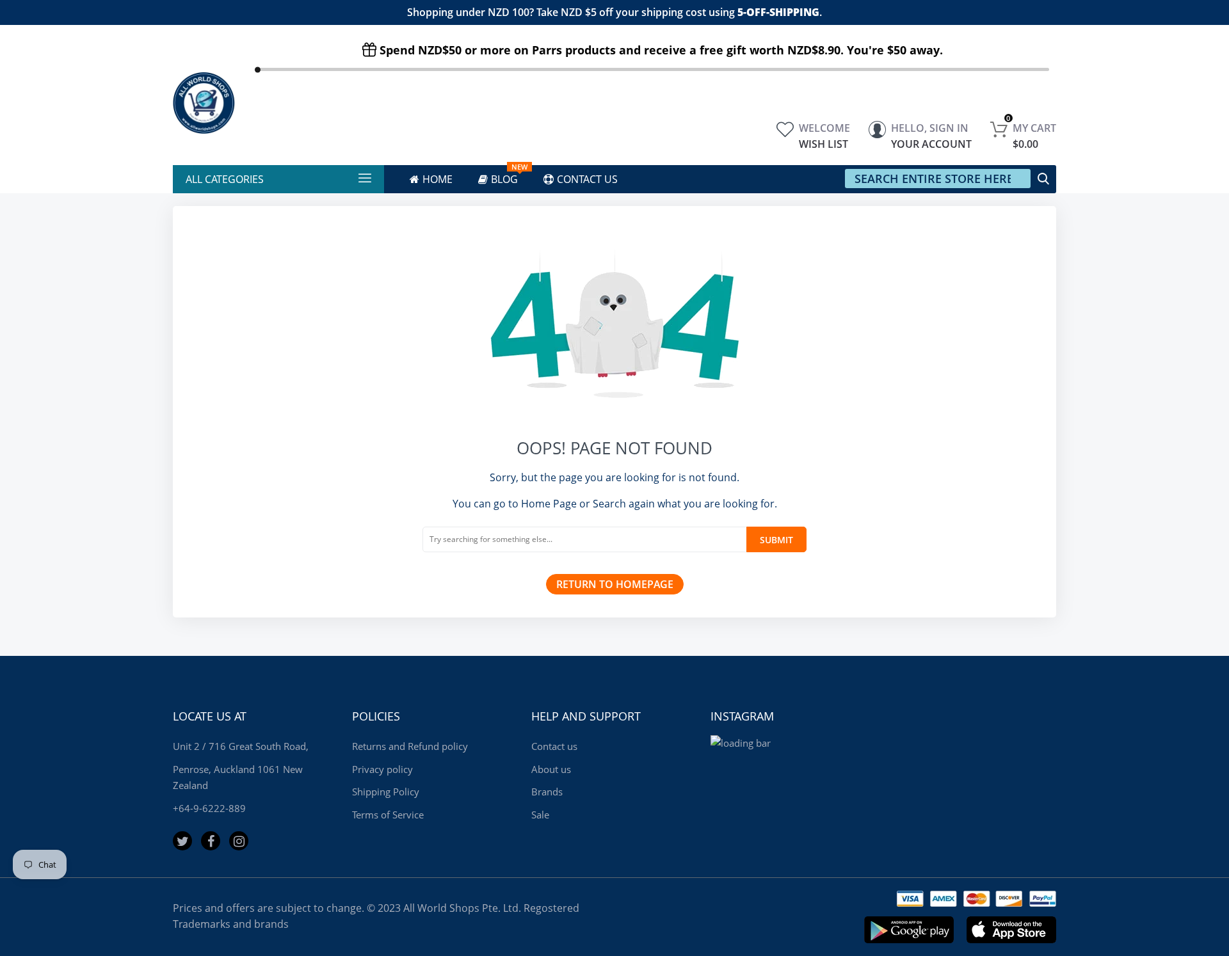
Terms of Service (388, 814)
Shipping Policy (385, 791)
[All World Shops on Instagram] (238, 840)
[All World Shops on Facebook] (210, 840)
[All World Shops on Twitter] (182, 840)
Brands (547, 791)
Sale (540, 814)
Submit (776, 540)
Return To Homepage (614, 584)
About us (551, 769)
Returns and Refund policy (410, 746)
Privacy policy (382, 769)
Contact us (554, 746)
